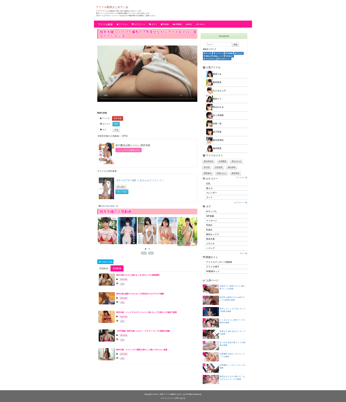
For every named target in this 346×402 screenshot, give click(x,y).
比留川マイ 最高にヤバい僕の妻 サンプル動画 (232, 287)
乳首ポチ (230, 56)
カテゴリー (139, 24)
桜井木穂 (117, 118)
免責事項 (189, 24)
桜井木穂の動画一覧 (109, 206)
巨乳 (116, 124)
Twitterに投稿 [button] (107, 261)
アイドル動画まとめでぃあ (112, 7)
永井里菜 (218, 167)
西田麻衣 (207, 173)
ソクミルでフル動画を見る (128, 150)
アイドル (122, 24)
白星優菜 (222, 161)
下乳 (116, 129)
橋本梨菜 (235, 173)
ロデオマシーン (225, 59)
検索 (235, 44)
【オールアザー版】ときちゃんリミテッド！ (139, 180)
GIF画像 (230, 53)
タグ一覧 (243, 253)
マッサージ (219, 53)
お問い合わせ (200, 24)
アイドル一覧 (241, 177)
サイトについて (167, 398)
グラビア (239, 53)
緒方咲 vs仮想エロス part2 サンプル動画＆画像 (232, 298)
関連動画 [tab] (103, 268)
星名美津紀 (208, 161)
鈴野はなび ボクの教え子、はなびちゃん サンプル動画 (232, 377)
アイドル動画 (105, 24)
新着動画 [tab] (117, 268)
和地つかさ (221, 173)
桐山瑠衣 (231, 167)
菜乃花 (206, 167)
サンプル (208, 53)
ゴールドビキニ (210, 59)
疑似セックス (218, 56)
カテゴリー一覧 (240, 202)
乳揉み (207, 56)
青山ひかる (236, 161)
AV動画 (178, 24)
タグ (153, 24)
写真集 (166, 24)
